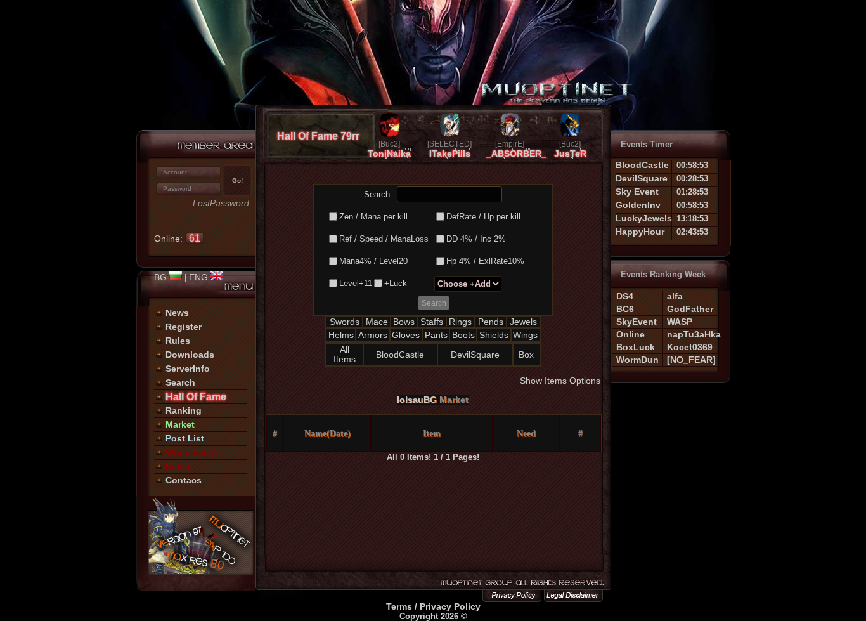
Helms (341, 335)
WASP (679, 322)
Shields (493, 335)
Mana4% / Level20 (373, 261)
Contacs (183, 480)
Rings (460, 322)
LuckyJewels (644, 218)
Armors (372, 335)
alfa (675, 296)
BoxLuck (635, 347)
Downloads (189, 355)
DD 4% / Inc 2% (476, 239)
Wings (525, 335)
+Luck (395, 283)
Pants (436, 335)
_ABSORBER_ (516, 153)
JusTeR (570, 153)
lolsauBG (417, 400)
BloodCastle (400, 355)
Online (630, 334)
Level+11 (355, 283)
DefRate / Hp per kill (483, 216)
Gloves (406, 335)
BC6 (625, 309)
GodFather (690, 309)
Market (180, 424)
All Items (344, 354)
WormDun (637, 360)
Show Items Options (560, 381)
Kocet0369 (690, 347)
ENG (199, 277)
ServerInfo (187, 368)
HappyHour (640, 231)
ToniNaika (389, 153)
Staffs (431, 322)
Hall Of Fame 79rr (318, 136)
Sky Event (637, 191)
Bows (404, 322)
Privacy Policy (450, 606)
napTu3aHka (694, 334)
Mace (377, 322)
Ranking (183, 410)
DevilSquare (475, 355)
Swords (344, 322)
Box (526, 355)
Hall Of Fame (195, 396)
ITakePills (449, 153)
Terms (399, 606)
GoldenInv (638, 205)
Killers (179, 466)
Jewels (523, 322)
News (177, 313)
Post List (184, 438)
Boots (463, 335)
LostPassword (221, 203)
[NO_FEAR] (691, 360)
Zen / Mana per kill (373, 216)
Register (183, 327)
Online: (177, 238)
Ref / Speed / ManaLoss (384, 239)
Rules (177, 341)
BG (161, 277)
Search (180, 382)
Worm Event (191, 452)
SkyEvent (636, 322)
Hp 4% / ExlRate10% (485, 261)
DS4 (624, 296)
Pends (490, 322)
